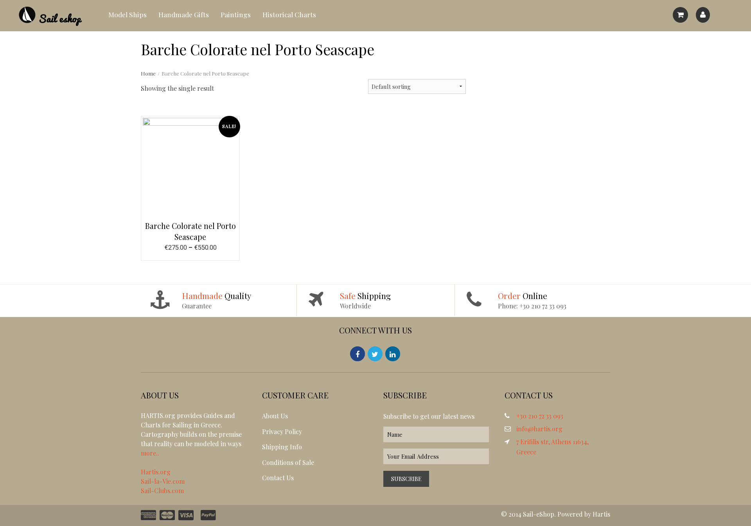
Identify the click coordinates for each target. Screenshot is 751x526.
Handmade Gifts (183, 14)
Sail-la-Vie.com (163, 481)
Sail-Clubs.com (162, 490)
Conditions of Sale (288, 462)
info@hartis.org (539, 429)
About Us (275, 416)
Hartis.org (156, 472)
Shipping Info (282, 447)
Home (148, 73)
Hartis (601, 514)
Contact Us (278, 478)
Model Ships (127, 14)
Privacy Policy (282, 431)
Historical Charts (289, 14)
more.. (150, 453)
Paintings (236, 14)
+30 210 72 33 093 (539, 416)
